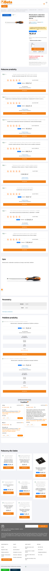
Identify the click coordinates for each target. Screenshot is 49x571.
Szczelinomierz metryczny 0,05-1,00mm (24, 190)
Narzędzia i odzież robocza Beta (30, 555)
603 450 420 (40, 547)
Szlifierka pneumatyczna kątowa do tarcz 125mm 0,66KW (24, 235)
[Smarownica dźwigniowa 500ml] (8, 482)
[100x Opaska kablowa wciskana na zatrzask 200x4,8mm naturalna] (8, 456)
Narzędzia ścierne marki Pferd (29, 548)
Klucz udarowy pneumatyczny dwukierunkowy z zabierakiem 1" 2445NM (24, 212)
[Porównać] (46, 75)
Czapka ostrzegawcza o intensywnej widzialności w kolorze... (41, 489)
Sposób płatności (16, 549)
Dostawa (14, 547)
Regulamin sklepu (4, 549)
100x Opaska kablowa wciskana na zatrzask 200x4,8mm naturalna (8, 460)
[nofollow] (41, 51)
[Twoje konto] (40, 2)
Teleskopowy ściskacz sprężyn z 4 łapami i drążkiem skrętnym (24, 167)
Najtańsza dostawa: (32, 59)
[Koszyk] (43, 2)
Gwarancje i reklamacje (17, 554)
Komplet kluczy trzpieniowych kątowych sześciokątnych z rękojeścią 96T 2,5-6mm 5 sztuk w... (24, 99)
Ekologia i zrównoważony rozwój (5, 555)
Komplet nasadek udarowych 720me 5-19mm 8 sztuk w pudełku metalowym (24, 144)
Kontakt (2, 547)
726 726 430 (40, 549)
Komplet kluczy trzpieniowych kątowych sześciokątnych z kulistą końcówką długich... (24, 121)
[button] (4, 418)
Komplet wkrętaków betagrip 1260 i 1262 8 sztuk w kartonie (24, 76)
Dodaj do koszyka (38, 49)
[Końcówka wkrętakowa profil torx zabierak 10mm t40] (8, 503)
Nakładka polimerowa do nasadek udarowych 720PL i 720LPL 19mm (24, 460)
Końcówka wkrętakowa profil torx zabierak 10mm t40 (8, 506)
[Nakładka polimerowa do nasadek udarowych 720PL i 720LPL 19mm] (24, 456)
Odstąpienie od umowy (17, 552)
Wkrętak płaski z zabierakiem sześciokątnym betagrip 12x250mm (24, 360)
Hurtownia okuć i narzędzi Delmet (29, 551)
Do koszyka (24, 90)
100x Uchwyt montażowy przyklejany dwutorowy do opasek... (41, 468)
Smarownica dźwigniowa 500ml (8, 485)
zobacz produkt (44, 424)
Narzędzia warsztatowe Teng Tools (30, 559)
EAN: (30, 23)
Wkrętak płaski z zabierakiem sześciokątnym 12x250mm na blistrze (24, 323)
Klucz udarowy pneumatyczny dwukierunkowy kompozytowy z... (24, 487)
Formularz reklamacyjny (17, 557)
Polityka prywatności (5, 552)
